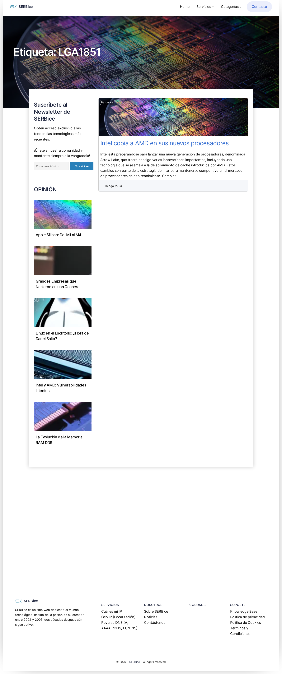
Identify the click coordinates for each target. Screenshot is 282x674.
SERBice (26, 7)
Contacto (259, 7)
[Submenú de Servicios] (213, 7)
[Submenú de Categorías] (240, 7)
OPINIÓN (45, 189)
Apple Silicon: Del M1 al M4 (58, 235)
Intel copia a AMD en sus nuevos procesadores (175, 117)
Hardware (107, 102)
